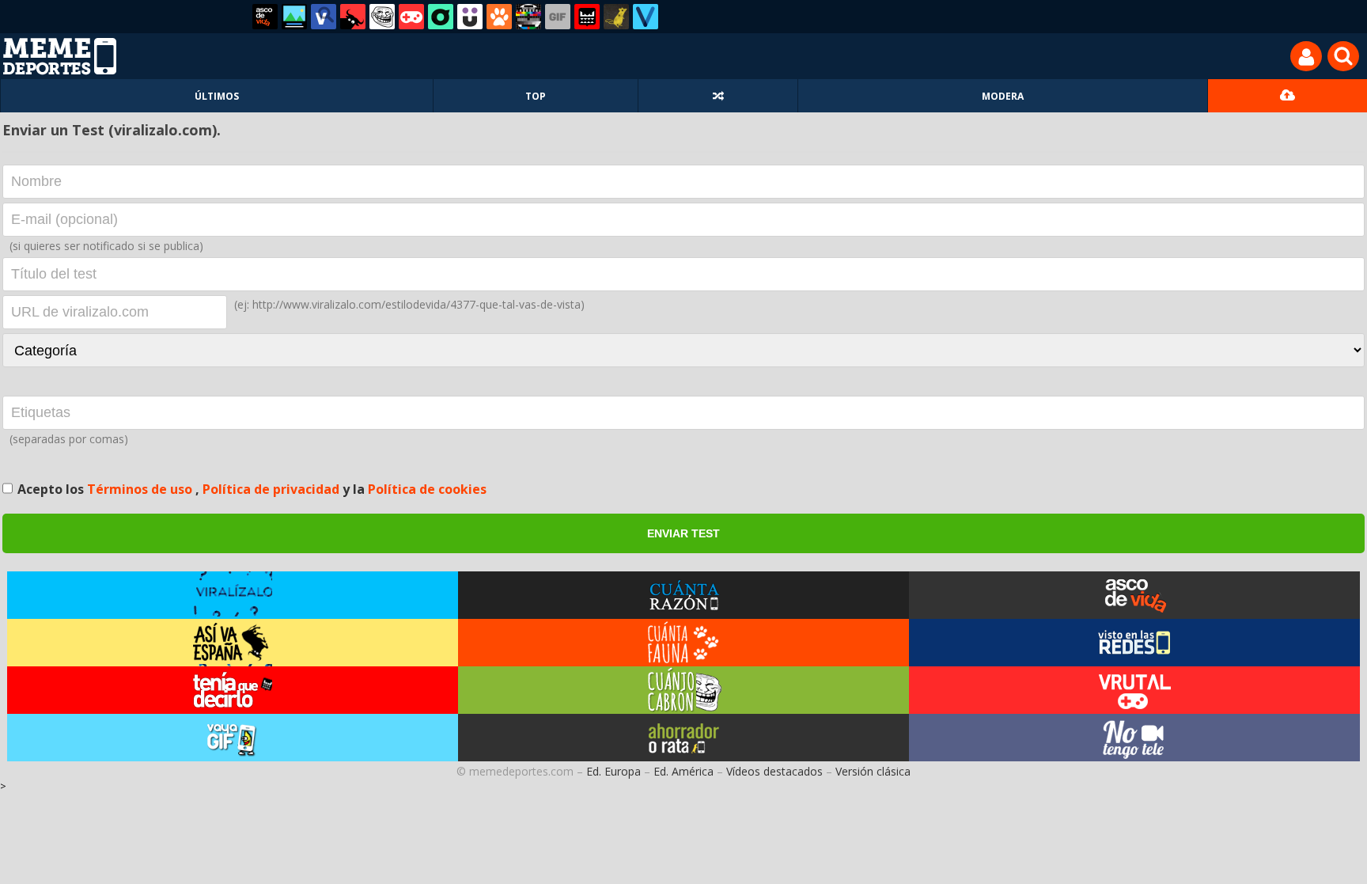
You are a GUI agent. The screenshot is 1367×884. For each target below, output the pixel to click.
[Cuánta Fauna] (499, 16)
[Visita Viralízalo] (232, 595)
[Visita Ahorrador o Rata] (683, 737)
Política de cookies (427, 489)
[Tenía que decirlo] (587, 16)
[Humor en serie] (470, 16)
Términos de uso (141, 489)
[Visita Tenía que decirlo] (232, 690)
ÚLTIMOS (217, 96)
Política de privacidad (273, 489)
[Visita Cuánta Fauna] (683, 642)
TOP (535, 96)
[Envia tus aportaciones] (1287, 96)
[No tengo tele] (528, 16)
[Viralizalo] (645, 16)
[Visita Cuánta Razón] (683, 595)
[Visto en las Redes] (323, 16)
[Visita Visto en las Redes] (1134, 642)
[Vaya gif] (557, 16)
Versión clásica (873, 771)
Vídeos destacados (774, 771)
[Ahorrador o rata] (616, 16)
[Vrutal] (411, 16)
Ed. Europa (613, 771)
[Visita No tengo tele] (1134, 737)
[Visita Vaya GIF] (232, 737)
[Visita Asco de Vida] (1134, 595)
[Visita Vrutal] (1134, 690)
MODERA (1003, 96)
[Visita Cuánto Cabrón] (683, 690)
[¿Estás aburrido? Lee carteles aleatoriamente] (717, 96)
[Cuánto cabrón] (382, 16)
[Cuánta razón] (294, 16)
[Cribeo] (440, 16)
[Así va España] (352, 16)
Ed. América (683, 771)
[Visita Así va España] (232, 642)
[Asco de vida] (265, 16)
